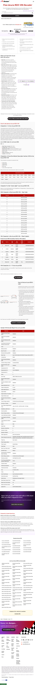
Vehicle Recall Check (12, 644)
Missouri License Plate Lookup (16, 579)
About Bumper (3, 641)
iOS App (3, 643)
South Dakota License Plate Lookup (27, 580)
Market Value (7, 643)
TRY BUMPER (18, 277)
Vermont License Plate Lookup (27, 590)
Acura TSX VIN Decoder (27, 547)
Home (2, 619)
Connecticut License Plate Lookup (6, 580)
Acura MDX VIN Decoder (6, 551)
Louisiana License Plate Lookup (5, 605)
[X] (29, 640)
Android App (3, 646)
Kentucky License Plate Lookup (6, 602)
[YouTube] (27, 640)
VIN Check (8, 649)
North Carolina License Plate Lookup (17, 602)
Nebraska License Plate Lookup (16, 585)
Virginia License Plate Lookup (28, 592)
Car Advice (3, 649)
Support (17, 643)
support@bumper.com (26, 644)
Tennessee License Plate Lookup (27, 583)
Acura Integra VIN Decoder (6, 544)
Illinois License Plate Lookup (6, 593)
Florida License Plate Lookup (6, 585)
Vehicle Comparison (8, 640)
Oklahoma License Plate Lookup (27, 566)
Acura (9, 619)
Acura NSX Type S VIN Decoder (16, 543)
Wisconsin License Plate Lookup (27, 601)
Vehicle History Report (12, 657)
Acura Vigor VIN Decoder (27, 549)
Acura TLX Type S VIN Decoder (26, 545)
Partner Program (17, 651)
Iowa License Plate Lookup (6, 597)
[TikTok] (25, 640)
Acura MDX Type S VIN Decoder (5, 554)
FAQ (17, 648)
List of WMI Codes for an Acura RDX (8, 43)
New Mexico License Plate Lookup (17, 596)
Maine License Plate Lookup (6, 607)
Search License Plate (18, 323)
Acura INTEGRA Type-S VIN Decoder (6, 547)
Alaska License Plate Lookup (6, 566)
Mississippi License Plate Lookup (17, 576)
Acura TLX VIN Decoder (27, 542)
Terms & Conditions (5, 677)
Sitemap (17, 658)
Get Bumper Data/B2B (17, 640)
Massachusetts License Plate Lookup (17, 567)
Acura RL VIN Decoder (16, 547)
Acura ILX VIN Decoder (5, 542)
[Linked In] (31, 640)
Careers (3, 654)
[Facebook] (24, 640)
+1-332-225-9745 (25, 642)
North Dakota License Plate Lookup (17, 605)
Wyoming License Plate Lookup (27, 604)
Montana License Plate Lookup (16, 582)
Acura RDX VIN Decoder (16, 545)
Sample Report (3, 652)
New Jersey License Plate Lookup (17, 593)
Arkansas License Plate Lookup (5, 571)
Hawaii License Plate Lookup (6, 589)
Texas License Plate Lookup (27, 585)
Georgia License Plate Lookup (7, 587)
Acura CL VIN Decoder (5, 540)
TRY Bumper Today (8, 629)
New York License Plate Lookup (16, 599)
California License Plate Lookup (5, 574)
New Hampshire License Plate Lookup (17, 590)
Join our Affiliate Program (17, 654)
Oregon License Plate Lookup (28, 568)
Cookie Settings (3, 684)
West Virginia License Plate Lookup (27, 598)
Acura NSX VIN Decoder (16, 540)
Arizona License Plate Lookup (7, 568)
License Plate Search (12, 640)
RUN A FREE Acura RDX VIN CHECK (18, 118)
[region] (17, 176)
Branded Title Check (12, 649)
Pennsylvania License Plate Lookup (27, 571)
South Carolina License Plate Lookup (28, 577)
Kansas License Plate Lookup (6, 599)
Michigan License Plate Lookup (16, 570)
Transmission (4, 163)
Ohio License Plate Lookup (27, 563)
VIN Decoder (5, 619)
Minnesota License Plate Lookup (17, 573)
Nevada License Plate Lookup (17, 587)
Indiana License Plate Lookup (6, 595)
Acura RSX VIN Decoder (16, 551)
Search (17, 15)
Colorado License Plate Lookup (5, 577)
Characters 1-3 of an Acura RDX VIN (8, 41)
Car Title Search (12, 653)
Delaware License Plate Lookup (5, 583)
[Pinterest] (32, 640)
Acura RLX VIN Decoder (16, 549)
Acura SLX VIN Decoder (16, 553)
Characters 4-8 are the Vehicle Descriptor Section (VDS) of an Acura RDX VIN (8, 46)
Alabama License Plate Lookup (5, 564)
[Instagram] (22, 640)
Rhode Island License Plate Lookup (27, 574)
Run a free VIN (17, 504)
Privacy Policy (11, 677)
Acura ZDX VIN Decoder (27, 551)
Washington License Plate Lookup (27, 595)
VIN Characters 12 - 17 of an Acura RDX (26, 47)
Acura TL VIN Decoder (27, 540)
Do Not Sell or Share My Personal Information (18, 662)
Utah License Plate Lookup (27, 587)
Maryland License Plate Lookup (16, 564)
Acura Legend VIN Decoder (6, 549)
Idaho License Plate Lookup (6, 591)
